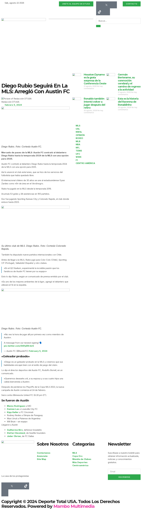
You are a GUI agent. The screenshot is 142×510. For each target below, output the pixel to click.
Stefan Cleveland (16, 433)
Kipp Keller (13, 412)
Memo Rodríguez (16, 406)
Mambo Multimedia (74, 506)
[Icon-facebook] (99, 4)
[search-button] (98, 26)
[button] (71, 19)
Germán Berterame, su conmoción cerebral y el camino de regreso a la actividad (129, 82)
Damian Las (13, 409)
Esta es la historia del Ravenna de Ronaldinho (128, 101)
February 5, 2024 (38, 351)
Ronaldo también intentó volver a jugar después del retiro (94, 103)
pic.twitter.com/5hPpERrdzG (19, 346)
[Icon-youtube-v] (106, 11)
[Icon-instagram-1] (113, 4)
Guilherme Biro (15, 430)
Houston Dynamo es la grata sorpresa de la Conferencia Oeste (95, 79)
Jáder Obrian (14, 436)
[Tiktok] (99, 11)
